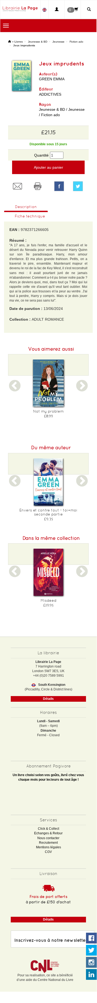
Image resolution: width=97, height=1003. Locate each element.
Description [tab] (26, 207)
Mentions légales (48, 847)
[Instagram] (91, 962)
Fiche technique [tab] (30, 216)
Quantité (41, 155)
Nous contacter (48, 838)
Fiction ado (76, 41)
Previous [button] (14, 389)
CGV (48, 852)
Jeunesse (58, 41)
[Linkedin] (91, 975)
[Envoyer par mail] (18, 186)
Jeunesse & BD (37, 41)
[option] (48, 390)
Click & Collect (48, 829)
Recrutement (48, 843)
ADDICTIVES (50, 94)
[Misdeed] (48, 572)
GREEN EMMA (51, 79)
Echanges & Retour (48, 833)
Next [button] (82, 389)
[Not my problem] (48, 383)
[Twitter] (79, 186)
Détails (48, 699)
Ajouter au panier (48, 167)
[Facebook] (59, 186)
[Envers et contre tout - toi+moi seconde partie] (48, 482)
